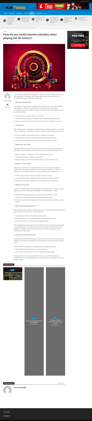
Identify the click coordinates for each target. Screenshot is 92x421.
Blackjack (12, 13)
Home (2, 27)
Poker (5, 13)
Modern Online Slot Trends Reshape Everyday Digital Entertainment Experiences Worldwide (11, 20)
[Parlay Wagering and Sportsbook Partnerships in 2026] (76, 18)
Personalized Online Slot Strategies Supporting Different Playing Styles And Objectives (54, 20)
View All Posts (61, 383)
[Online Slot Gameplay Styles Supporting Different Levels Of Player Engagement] (18, 19)
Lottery (26, 13)
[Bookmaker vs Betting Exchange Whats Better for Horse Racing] (33, 19)
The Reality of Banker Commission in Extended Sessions (55, 321)
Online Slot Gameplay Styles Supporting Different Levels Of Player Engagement (26, 19)
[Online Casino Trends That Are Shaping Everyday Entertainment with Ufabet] (61, 19)
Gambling (19, 13)
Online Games (39, 13)
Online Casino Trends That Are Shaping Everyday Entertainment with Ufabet (68, 20)
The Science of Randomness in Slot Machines (34, 321)
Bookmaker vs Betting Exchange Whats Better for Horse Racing (40, 19)
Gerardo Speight (7, 100)
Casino (32, 13)
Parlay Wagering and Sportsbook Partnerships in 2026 (83, 18)
